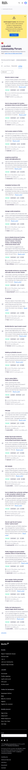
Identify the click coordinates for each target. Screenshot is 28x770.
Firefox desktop (5, 676)
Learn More (14, 35)
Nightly (3, 701)
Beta (2, 696)
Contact (3, 767)
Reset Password (6, 718)
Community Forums (7, 9)
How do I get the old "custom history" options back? (13, 523)
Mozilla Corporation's (10, 744)
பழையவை (3, 632)
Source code (4, 656)
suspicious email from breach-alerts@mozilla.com (13, 158)
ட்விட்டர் (3, 659)
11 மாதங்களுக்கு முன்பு (18, 372)
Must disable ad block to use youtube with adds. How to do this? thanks (16, 271)
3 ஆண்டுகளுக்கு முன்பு (19, 515)
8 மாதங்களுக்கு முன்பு (18, 319)
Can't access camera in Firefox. (14, 131)
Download (4, 673)
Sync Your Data (5, 721)
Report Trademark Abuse (8, 654)
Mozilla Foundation (13, 745)
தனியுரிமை (4, 762)
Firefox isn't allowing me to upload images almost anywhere (14, 608)
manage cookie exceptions (12, 211)
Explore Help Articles (7, 664)
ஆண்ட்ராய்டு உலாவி (6, 679)
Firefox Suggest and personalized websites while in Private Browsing (15, 552)
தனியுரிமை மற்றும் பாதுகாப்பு (19, 121)
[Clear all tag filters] (2, 62)
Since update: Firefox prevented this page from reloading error (14, 580)
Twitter (1, 740)
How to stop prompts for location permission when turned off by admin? (16, 104)
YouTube (4, 740)
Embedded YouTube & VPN (12, 185)
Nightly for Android (6, 704)
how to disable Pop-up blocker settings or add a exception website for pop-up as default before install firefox (16, 494)
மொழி (2, 732)
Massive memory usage (12, 77)
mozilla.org (4, 757)
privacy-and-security (21, 60)
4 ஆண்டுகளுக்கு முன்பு (19, 404)
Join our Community (7, 662)
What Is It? (4, 716)
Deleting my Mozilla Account (13, 352)
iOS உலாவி (4, 681)
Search (19, 3)
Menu (22, 3)
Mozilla (5, 644)
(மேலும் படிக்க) (22, 87)
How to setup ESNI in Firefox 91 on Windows (11, 379)
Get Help (3, 724)
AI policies (8, 298)
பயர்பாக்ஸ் (9, 93)
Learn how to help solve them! (13, 53)
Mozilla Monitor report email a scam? (15, 326)
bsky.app (7, 410)
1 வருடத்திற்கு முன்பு (18, 96)
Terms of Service (6, 759)
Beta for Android (6, 698)
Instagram (7, 740)
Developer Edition (6, 693)
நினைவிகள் (4, 765)
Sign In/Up (4, 713)
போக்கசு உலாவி (5, 684)
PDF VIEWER (8, 466)
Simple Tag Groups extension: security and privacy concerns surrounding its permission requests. (15, 438)
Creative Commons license (11, 752)
